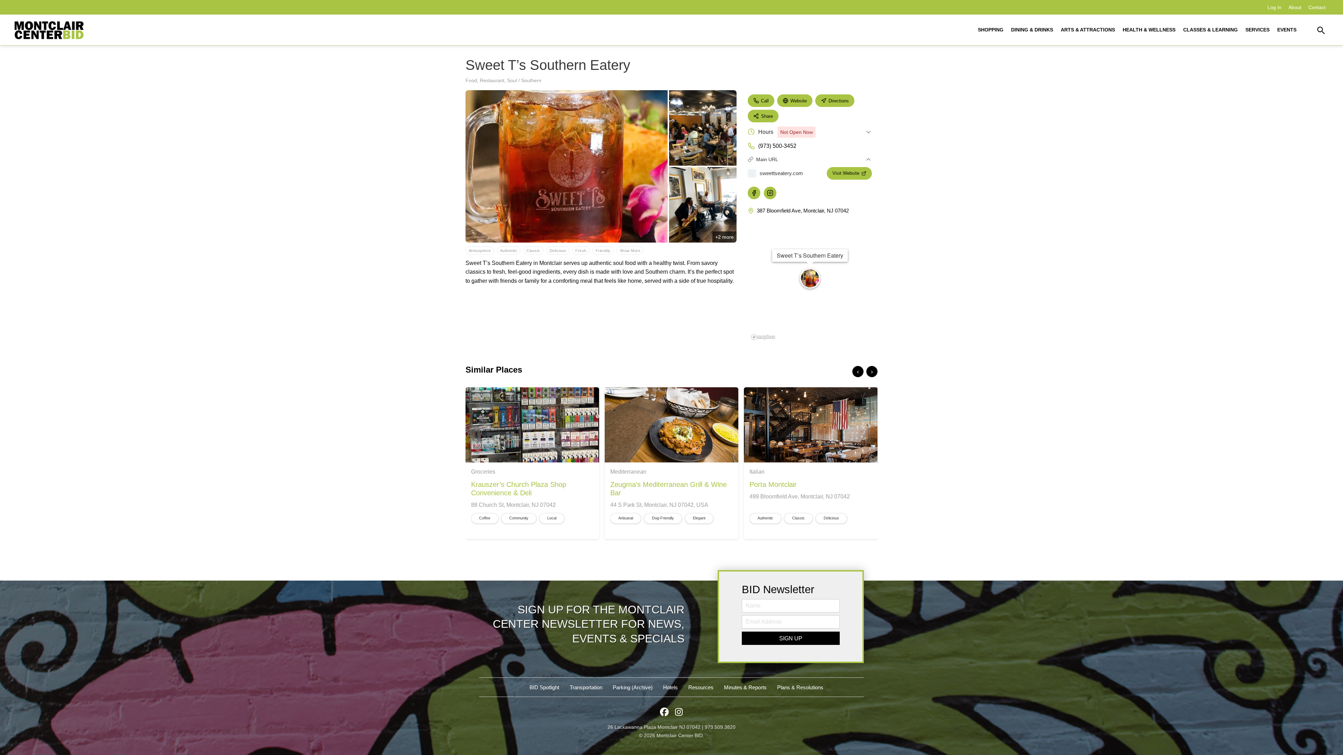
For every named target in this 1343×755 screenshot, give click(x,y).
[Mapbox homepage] (763, 337)
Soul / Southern (524, 80)
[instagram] (770, 193)
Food (471, 80)
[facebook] (754, 193)
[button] (1321, 31)
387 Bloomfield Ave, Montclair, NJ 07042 (803, 211)
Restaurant (492, 80)
